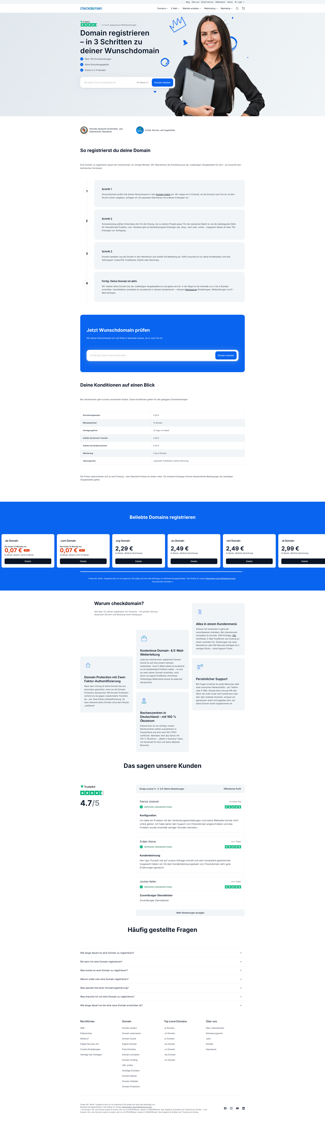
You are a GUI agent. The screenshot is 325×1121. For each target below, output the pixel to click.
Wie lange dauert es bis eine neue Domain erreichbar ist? (111, 1005)
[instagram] (231, 1108)
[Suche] (237, 8)
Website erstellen (191, 8)
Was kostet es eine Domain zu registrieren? (104, 970)
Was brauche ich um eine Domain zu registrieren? (107, 996)
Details (28, 561)
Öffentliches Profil (232, 789)
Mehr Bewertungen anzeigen (190, 912)
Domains (161, 8)
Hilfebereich (220, 2)
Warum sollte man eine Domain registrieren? (104, 979)
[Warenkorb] (242, 8)
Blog (188, 2)
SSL (234, 635)
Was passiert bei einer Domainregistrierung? (104, 988)
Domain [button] (126, 1021)
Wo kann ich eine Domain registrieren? (101, 961)
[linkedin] (243, 1108)
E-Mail (174, 8)
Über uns (195, 2)
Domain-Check (163, 194)
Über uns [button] (211, 1021)
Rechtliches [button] (87, 1021)
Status (230, 2)
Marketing (225, 8)
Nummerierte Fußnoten (161, 582)
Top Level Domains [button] (175, 1021)
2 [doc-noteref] (77, 548)
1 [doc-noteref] (22, 548)
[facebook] (225, 1108)
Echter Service (207, 2)
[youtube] (237, 1108)
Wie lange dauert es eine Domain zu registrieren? (107, 953)
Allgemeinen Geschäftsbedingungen (220, 578)
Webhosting (209, 8)
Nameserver (191, 289)
